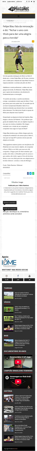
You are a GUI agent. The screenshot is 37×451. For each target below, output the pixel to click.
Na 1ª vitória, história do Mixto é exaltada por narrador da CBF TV (24, 317)
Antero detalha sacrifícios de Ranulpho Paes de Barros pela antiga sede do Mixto (24, 408)
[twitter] (31, 1)
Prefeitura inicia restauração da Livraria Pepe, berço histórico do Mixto (24, 417)
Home (4, 20)
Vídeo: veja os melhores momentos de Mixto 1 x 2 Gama (22, 308)
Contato (19, 1)
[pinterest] (34, 1)
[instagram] (29, 1)
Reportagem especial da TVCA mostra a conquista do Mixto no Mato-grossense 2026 (24, 326)
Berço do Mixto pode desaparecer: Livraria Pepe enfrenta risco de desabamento (23, 427)
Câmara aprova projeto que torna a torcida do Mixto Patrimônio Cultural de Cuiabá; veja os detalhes (23, 398)
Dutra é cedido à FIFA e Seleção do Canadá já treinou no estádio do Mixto (24, 294)
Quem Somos (11, 1)
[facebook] (27, 1)
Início (4, 1)
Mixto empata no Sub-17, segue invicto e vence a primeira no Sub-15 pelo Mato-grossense (22, 342)
